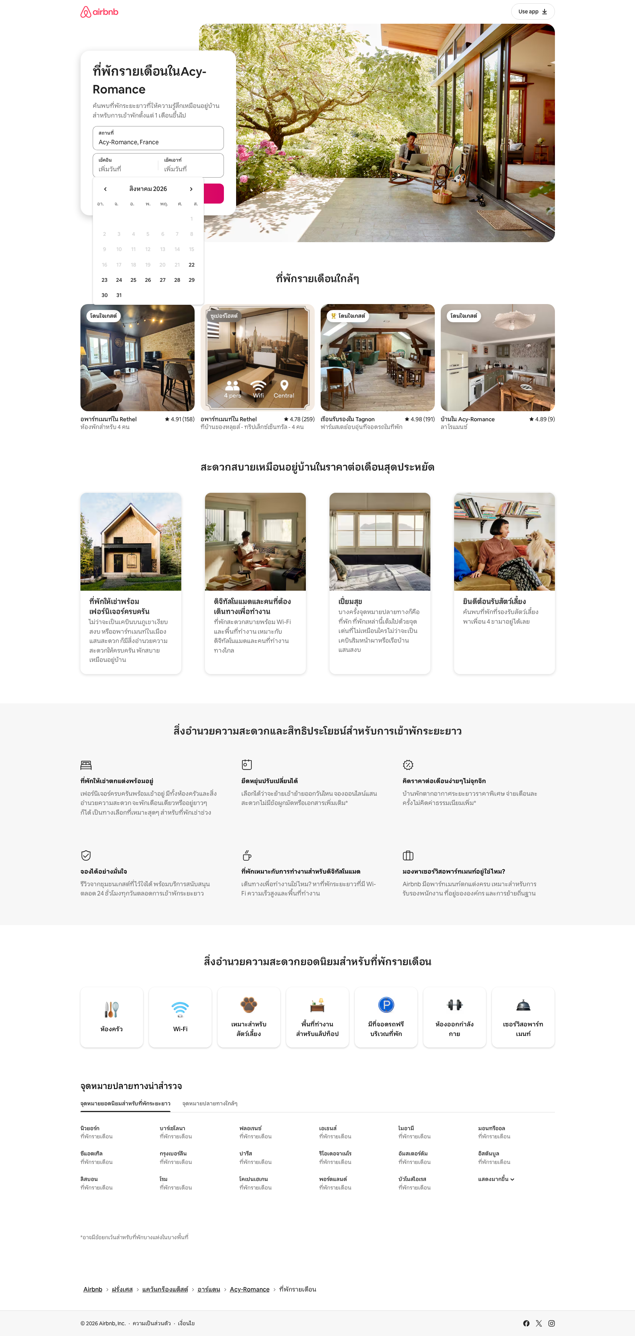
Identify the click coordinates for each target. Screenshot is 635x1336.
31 (119, 295)
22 (192, 264)
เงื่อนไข (186, 1323)
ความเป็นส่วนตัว (152, 1323)
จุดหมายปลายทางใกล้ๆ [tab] (210, 1103)
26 (148, 280)
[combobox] (158, 142)
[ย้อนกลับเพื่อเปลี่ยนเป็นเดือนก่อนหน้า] (105, 189)
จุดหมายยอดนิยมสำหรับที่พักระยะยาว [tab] (125, 1103)
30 (105, 295)
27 (163, 280)
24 (119, 280)
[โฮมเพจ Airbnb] (99, 11)
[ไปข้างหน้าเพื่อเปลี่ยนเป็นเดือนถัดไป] (191, 189)
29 (192, 280)
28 (177, 280)
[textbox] (125, 169)
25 (133, 280)
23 (105, 280)
